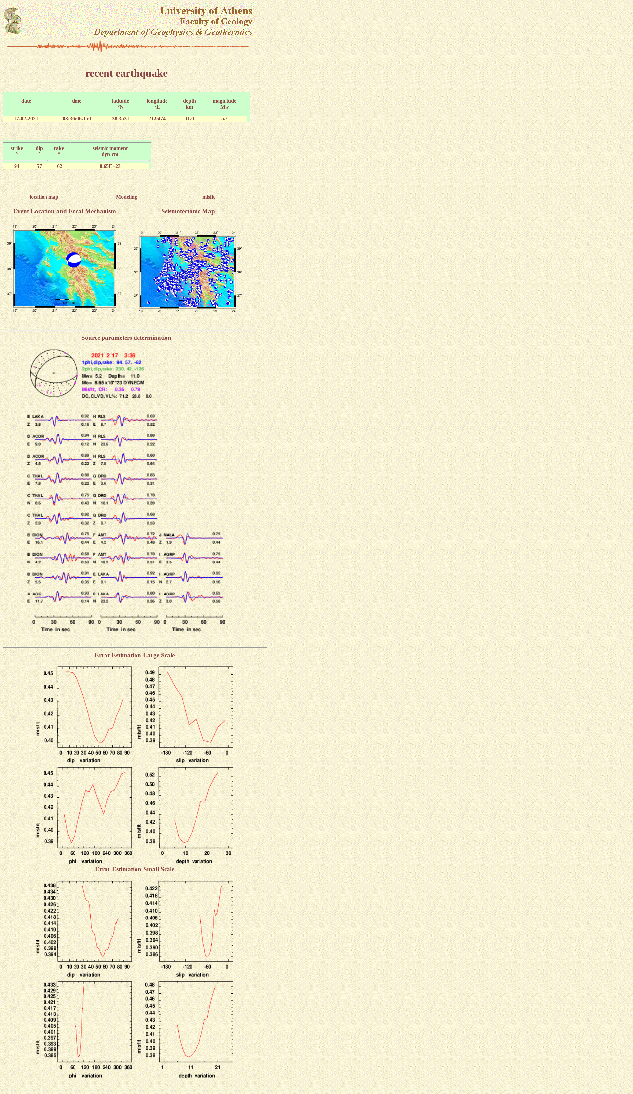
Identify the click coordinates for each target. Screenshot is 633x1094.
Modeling (126, 197)
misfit (208, 197)
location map (44, 197)
